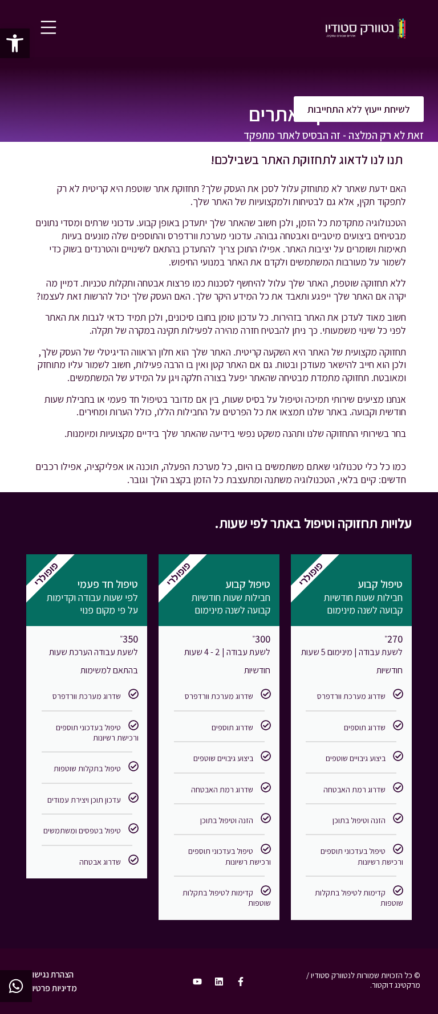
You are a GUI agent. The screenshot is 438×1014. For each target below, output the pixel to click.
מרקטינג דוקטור (396, 984)
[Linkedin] (219, 981)
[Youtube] (197, 981)
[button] (15, 43)
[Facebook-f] (240, 981)
